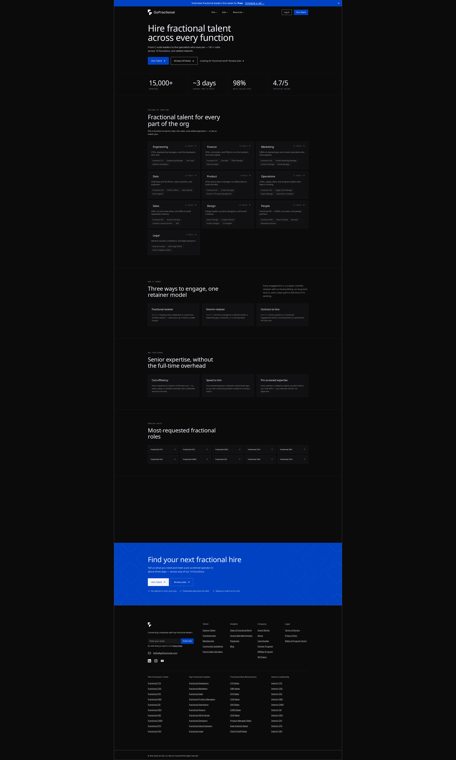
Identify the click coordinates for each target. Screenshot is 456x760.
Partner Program (265, 646)
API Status (262, 657)
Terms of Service (292, 630)
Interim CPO (276, 726)
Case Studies (263, 641)
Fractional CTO (154, 683)
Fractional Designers (198, 720)
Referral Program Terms (296, 641)
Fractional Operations (199, 704)
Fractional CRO (154, 715)
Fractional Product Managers (202, 699)
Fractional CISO (155, 710)
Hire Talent (301, 12)
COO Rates (235, 699)
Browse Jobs (180, 582)
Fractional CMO (155, 699)
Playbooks (234, 641)
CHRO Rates (235, 710)
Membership (208, 641)
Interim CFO (276, 720)
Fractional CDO (154, 731)
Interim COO (277, 688)
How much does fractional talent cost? (228, 527)
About (260, 635)
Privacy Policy (177, 646)
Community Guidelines (213, 646)
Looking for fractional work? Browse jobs (220, 60)
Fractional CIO (154, 704)
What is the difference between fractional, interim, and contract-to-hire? (245, 503)
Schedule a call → (254, 3)
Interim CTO (276, 683)
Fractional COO (154, 688)
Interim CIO (276, 710)
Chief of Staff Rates (238, 731)
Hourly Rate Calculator (213, 651)
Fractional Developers (199, 683)
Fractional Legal (196, 731)
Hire (213, 12)
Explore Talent (209, 630)
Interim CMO (277, 699)
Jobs (224, 12)
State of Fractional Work (241, 630)
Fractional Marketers (198, 688)
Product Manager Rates (240, 720)
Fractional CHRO (155, 720)
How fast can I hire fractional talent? (227, 519)
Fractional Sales (196, 694)
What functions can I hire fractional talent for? (232, 511)
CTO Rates (234, 683)
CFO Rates (234, 694)
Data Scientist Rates (239, 726)
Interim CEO (276, 694)
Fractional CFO (154, 694)
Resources (237, 12)
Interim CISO (277, 715)
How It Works (264, 630)
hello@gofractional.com (165, 653)
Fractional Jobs (209, 635)
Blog (232, 646)
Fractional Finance (197, 710)
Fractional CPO (154, 726)
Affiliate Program (265, 651)
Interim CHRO (277, 704)
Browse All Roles (182, 60)
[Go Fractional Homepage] (173, 624)
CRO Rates (234, 704)
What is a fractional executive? (224, 495)
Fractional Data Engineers (200, 726)
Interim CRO (276, 731)
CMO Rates (235, 688)
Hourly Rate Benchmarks (241, 635)
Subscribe (187, 641)
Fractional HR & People (199, 715)
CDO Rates (235, 715)
